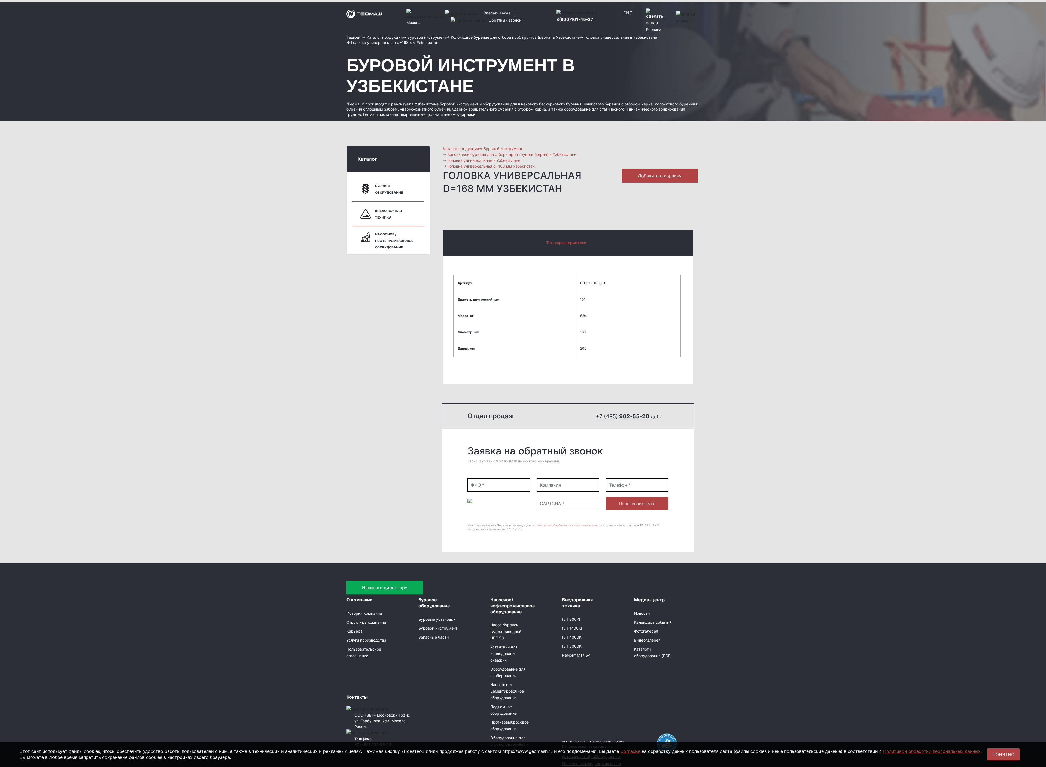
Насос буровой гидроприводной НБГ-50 (505, 631)
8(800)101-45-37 (574, 19)
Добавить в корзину (660, 175)
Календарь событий (652, 622)
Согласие (630, 751)
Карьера (354, 631)
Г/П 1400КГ (572, 628)
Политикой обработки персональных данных (932, 751)
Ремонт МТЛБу (576, 655)
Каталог (367, 159)
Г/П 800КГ (571, 619)
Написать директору (384, 587)
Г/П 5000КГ (573, 646)
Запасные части (433, 637)
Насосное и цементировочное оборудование (507, 691)
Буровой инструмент (437, 628)
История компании (364, 613)
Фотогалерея (646, 631)
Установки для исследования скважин (504, 653)
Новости (642, 613)
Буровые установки (436, 619)
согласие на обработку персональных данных (567, 525)
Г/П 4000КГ (573, 637)
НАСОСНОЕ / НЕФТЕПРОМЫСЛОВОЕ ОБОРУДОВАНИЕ (394, 240)
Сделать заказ (496, 13)
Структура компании (366, 622)
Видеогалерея (647, 640)
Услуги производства (366, 640)
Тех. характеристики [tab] (566, 242)
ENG (628, 13)
